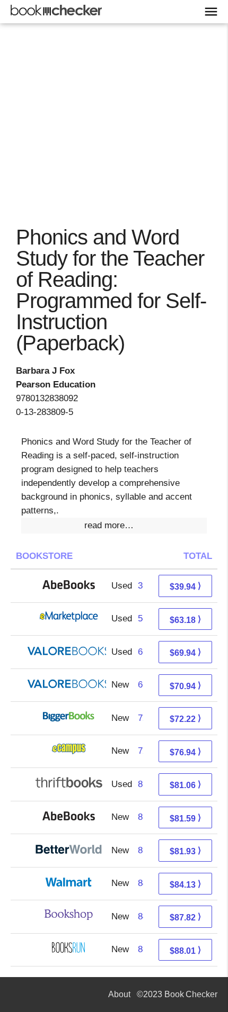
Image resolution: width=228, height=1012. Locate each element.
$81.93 (185, 851)
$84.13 (185, 884)
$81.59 (185, 818)
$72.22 (185, 718)
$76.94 (185, 752)
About (119, 994)
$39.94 (185, 586)
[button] (114, 526)
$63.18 (185, 620)
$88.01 (185, 950)
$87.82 (185, 917)
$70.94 (185, 686)
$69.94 (185, 652)
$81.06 (185, 785)
